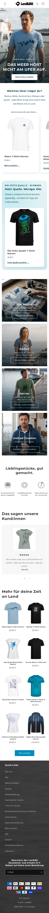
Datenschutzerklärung (14, 823)
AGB (6, 834)
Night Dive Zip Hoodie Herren (35, 738)
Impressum (9, 851)
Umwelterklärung (12, 794)
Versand (8, 839)
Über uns (8, 772)
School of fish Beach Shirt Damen (13, 738)
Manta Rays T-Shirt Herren (13, 627)
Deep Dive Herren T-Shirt (13, 700)
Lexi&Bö (28, 902)
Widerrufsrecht (11, 828)
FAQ (6, 777)
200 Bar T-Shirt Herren (35, 627)
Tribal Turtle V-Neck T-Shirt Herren (36, 701)
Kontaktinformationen (14, 845)
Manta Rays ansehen (24, 77)
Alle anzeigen (25, 753)
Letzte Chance (11, 817)
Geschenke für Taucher (14, 800)
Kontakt (8, 789)
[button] (5, 4)
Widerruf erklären (12, 783)
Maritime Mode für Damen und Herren (20, 811)
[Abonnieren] (41, 872)
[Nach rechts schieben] (30, 578)
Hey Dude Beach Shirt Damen (13, 663)
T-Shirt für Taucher (12, 806)
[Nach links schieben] (19, 578)
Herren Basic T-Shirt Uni (36, 662)
